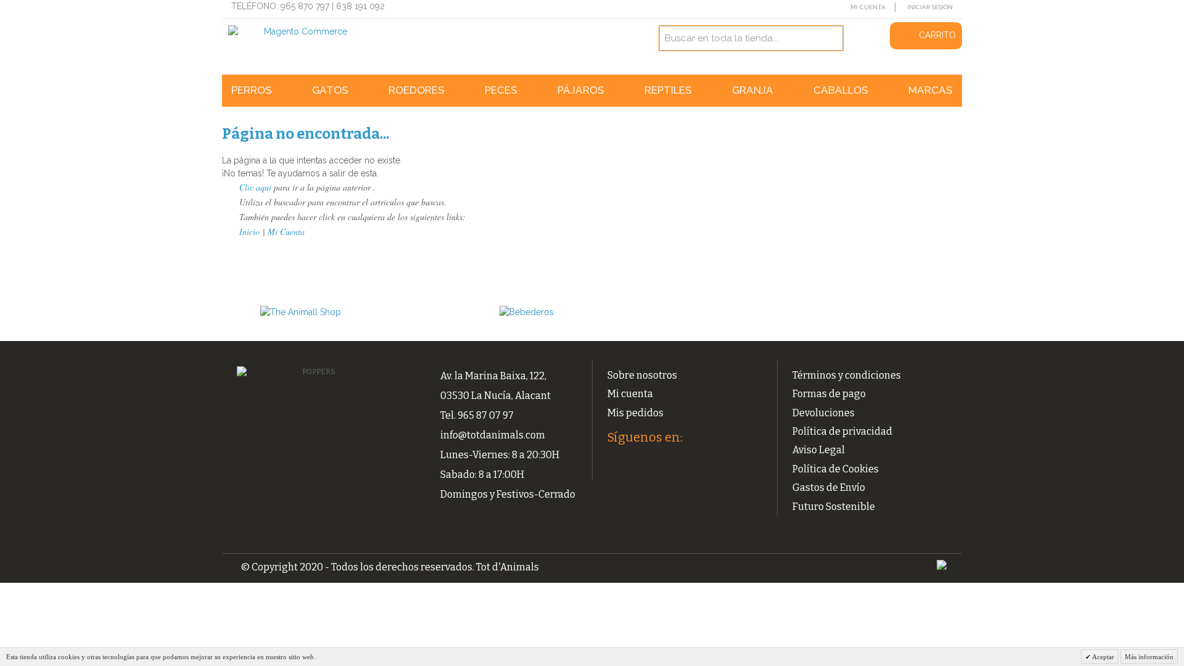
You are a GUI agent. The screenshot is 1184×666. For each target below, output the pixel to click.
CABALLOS (840, 90)
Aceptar (1102, 656)
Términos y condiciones (846, 375)
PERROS (251, 90)
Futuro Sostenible (833, 506)
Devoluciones (823, 413)
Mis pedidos (635, 413)
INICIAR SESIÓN (930, 7)
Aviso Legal (818, 450)
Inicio (249, 231)
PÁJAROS (580, 90)
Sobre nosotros (642, 375)
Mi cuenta (630, 394)
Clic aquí (255, 187)
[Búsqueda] (830, 38)
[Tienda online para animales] (340, 312)
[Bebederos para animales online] (579, 312)
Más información (1149, 656)
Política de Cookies (835, 469)
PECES (501, 90)
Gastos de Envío (828, 487)
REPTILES (668, 90)
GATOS (330, 90)
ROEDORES (416, 90)
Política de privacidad (842, 431)
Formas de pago (829, 394)
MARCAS (930, 90)
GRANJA (752, 90)
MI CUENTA (868, 7)
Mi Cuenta (286, 231)
